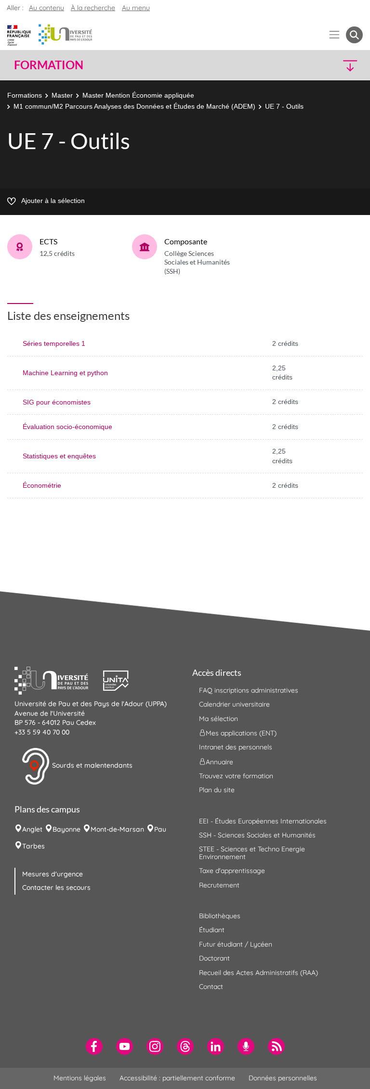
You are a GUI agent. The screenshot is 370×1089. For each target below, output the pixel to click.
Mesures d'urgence (52, 874)
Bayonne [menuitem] (66, 829)
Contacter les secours (56, 887)
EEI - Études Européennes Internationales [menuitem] (263, 821)
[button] (321, 65)
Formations (24, 95)
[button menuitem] (354, 34)
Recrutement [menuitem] (219, 885)
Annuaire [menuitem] (219, 761)
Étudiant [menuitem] (212, 929)
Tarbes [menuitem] (33, 846)
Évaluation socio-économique (67, 427)
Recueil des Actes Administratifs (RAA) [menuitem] (258, 972)
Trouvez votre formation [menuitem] (236, 776)
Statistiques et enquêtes (59, 456)
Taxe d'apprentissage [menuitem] (232, 870)
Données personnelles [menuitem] (283, 1078)
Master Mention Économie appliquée (138, 95)
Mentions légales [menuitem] (79, 1078)
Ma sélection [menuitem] (218, 718)
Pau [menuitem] (160, 829)
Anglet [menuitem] (32, 829)
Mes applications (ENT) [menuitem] (241, 733)
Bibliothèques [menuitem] (219, 916)
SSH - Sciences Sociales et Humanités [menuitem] (257, 835)
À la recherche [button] (93, 7)
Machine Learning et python (65, 373)
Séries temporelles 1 (54, 343)
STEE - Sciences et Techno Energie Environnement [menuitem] (252, 853)
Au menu (136, 7)
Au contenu (46, 7)
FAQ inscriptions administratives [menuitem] (248, 690)
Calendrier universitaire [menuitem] (234, 704)
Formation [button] (48, 65)
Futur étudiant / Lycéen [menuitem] (235, 944)
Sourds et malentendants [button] (91, 765)
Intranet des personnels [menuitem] (235, 747)
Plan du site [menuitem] (217, 789)
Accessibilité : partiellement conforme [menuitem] (177, 1078)
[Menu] (334, 35)
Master (62, 95)
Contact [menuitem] (211, 986)
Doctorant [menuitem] (214, 958)
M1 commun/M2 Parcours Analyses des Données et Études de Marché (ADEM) (134, 106)
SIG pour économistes (57, 402)
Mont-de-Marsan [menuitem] (117, 829)
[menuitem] (94, 1046)
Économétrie (42, 485)
